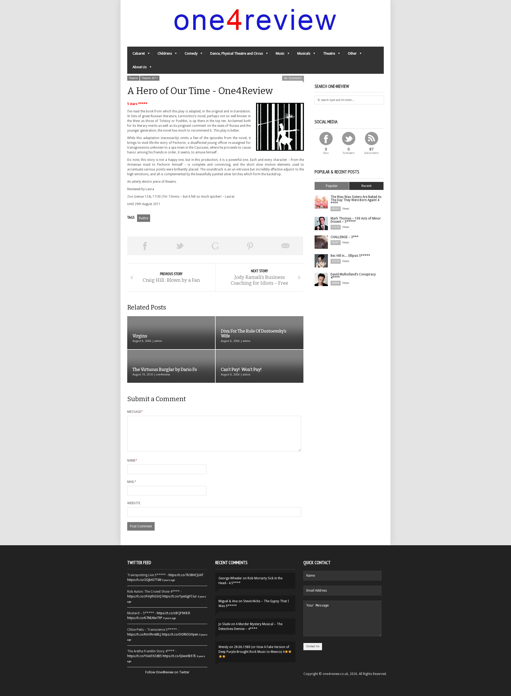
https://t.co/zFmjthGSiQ (144, 596)
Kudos (143, 218)
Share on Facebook (144, 246)
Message (135, 412)
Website (133, 503)
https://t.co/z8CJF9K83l (173, 613)
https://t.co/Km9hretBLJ (144, 634)
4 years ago (168, 580)
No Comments (293, 78)
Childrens (162, 54)
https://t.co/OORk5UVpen (180, 634)
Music (277, 54)
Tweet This (179, 246)
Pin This (250, 246)
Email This (285, 246)
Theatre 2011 (150, 78)
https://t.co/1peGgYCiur (179, 596)
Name (132, 460)
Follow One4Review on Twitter (167, 672)
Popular (332, 186)
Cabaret (136, 54)
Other (350, 54)
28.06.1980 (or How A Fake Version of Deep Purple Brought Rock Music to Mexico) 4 (254, 649)
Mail (131, 482)
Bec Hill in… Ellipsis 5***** (350, 256)
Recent (366, 186)
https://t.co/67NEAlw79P (144, 618)
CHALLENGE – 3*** (344, 237)
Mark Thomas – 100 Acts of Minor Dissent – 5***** (356, 220)
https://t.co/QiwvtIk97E (179, 656)
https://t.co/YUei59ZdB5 (144, 656)
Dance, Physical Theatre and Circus (234, 54)
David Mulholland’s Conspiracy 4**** (353, 275)
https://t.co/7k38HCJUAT (186, 575)
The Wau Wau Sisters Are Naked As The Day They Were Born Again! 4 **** (356, 200)
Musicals (301, 54)
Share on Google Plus (215, 246)
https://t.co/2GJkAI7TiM (144, 580)
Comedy (188, 54)
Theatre (326, 54)
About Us (137, 68)
